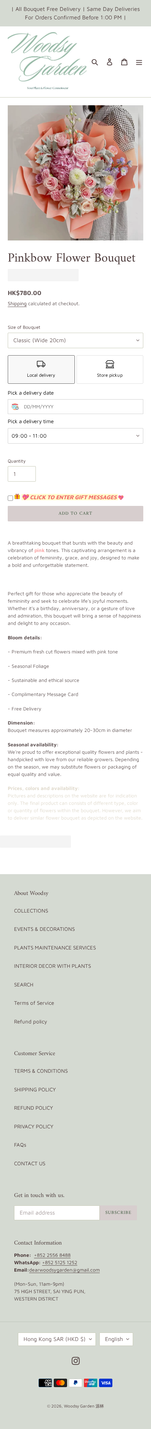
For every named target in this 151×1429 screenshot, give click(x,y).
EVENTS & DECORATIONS (44, 929)
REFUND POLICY (33, 1108)
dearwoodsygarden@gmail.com (64, 1270)
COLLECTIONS (31, 911)
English (114, 1339)
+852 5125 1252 (59, 1262)
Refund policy (30, 1021)
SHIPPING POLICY (35, 1089)
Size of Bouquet (24, 327)
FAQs (20, 1145)
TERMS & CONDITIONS (41, 1071)
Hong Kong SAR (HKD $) (55, 1339)
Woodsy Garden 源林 (84, 1406)
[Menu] (139, 61)
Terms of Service (34, 1003)
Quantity (17, 461)
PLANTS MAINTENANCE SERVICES (55, 948)
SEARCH (23, 985)
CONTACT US (29, 1163)
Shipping (17, 303)
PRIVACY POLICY (33, 1126)
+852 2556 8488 (52, 1255)
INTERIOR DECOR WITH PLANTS (52, 966)
